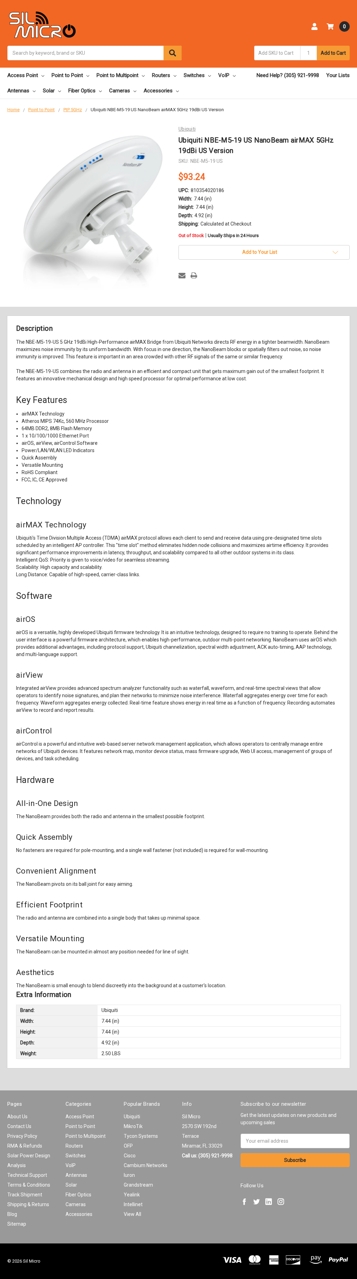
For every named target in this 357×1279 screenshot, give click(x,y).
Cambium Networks (145, 1165)
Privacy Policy (22, 1136)
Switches (194, 75)
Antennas (18, 90)
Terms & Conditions (28, 1185)
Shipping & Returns (28, 1204)
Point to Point (67, 75)
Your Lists (338, 75)
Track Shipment (24, 1194)
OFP (128, 1146)
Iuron (129, 1175)
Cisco (130, 1155)
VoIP (223, 75)
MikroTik (133, 1126)
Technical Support (27, 1175)
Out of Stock (218, 235)
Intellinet (133, 1204)
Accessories (158, 90)
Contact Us (19, 1126)
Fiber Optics (82, 90)
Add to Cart (333, 53)
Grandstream (138, 1185)
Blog (12, 1214)
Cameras (119, 90)
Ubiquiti (132, 1116)
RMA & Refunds (24, 1146)
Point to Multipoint (117, 75)
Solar (49, 90)
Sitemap (16, 1224)
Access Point (22, 75)
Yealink (132, 1194)
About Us (17, 1116)
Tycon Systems (141, 1136)
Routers (161, 75)
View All (132, 1214)
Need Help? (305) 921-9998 (288, 75)
